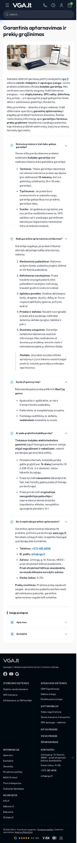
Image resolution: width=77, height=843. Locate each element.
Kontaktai (8, 760)
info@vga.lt (38, 554)
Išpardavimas (49, 742)
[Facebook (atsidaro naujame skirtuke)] (5, 674)
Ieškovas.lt (8, 806)
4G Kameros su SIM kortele (17, 700)
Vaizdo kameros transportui (55, 717)
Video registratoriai (51, 711)
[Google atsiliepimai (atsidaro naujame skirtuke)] (17, 674)
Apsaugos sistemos (54, 683)
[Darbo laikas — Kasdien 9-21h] (53, 5)
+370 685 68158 (41, 548)
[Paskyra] (61, 5)
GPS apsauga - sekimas (53, 722)
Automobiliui (49, 706)
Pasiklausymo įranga (51, 699)
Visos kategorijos (12, 783)
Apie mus (8, 755)
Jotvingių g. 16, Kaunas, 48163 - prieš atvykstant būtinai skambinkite (53, 757)
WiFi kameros (10, 694)
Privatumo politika (12, 771)
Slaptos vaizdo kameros (15, 689)
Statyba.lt (8, 817)
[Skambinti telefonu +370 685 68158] (45, 5)
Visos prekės (49, 736)
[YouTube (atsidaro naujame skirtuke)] (11, 674)
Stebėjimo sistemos (16, 683)
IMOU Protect (10, 777)
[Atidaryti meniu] (7, 5)
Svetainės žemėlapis (13, 788)
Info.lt (6, 800)
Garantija (8, 766)
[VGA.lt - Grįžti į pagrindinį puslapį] (22, 5)
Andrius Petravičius (24, 832)
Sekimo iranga (48, 694)
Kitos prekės (49, 729)
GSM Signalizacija (50, 688)
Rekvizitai (8, 812)
